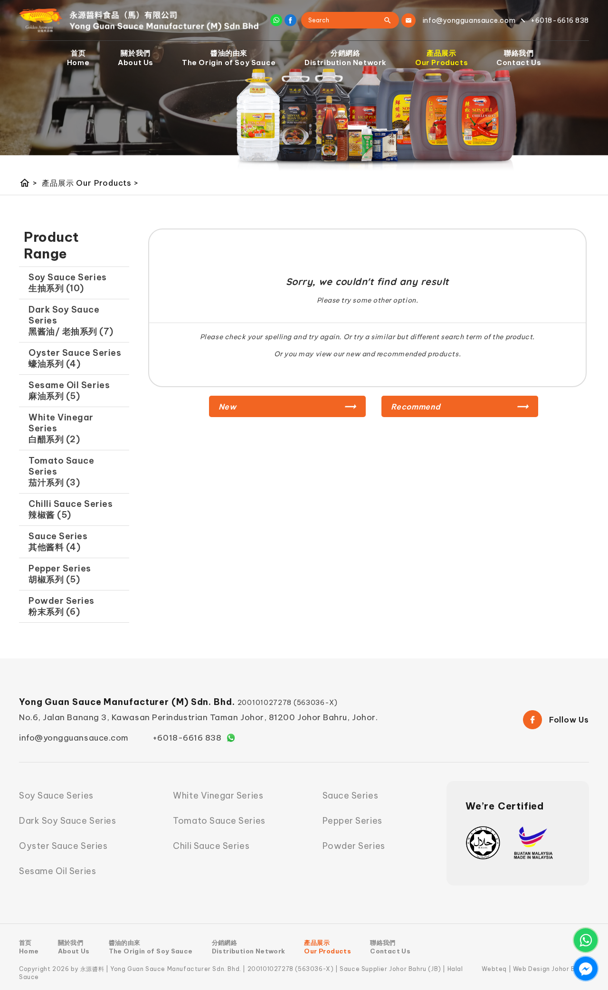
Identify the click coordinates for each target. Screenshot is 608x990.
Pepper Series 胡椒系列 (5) (59, 574)
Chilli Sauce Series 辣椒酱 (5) (70, 509)
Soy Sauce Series (56, 795)
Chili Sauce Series (211, 845)
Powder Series (354, 845)
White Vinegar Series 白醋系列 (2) (61, 428)
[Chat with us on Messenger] (586, 968)
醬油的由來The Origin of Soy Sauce (229, 57)
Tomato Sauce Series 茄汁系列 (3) (61, 471)
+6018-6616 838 (187, 738)
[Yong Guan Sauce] (139, 20)
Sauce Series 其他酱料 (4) (57, 541)
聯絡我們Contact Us (518, 57)
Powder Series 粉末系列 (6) (61, 606)
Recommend (415, 406)
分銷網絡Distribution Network (345, 57)
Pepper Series (352, 820)
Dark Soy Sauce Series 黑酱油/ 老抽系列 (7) (71, 320)
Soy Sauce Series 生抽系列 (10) (67, 283)
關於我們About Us (135, 57)
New (227, 406)
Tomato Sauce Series (219, 820)
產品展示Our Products (441, 57)
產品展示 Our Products (90, 183)
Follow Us (569, 719)
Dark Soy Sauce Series (67, 820)
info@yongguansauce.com (74, 738)
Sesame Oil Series (57, 871)
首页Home (78, 57)
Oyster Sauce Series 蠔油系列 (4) (74, 358)
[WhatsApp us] (586, 940)
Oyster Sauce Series (63, 845)
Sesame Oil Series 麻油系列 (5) (69, 390)
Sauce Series (350, 795)
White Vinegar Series (218, 795)
